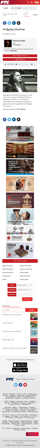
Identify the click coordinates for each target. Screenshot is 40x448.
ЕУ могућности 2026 (28, 398)
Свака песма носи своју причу (11, 331)
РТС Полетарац (29, 417)
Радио (5, 421)
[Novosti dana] (20, 134)
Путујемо (15, 409)
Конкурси (35, 428)
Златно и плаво (19, 41)
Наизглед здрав (33, 411)
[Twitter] (9, 23)
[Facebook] (5, 23)
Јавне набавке (25, 428)
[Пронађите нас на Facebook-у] (20, 385)
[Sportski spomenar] (20, 250)
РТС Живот (15, 416)
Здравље (34, 409)
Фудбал (12, 401)
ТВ (3, 415)
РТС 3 (18, 415)
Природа (23, 410)
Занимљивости (23, 407)
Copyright (14, 440)
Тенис (26, 401)
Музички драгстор (8, 340)
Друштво (13, 395)
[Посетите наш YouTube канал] (25, 385)
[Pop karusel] (20, 200)
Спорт (6, 401)
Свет (24, 394)
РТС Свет (25, 415)
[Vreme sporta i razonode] (20, 234)
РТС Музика (19, 417)
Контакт (8, 428)
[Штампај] (18, 23)
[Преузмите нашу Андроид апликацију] (20, 370)
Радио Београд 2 (7, 269)
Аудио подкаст (20, 59)
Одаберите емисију (22, 289)
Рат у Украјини (10, 397)
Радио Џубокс (24, 272)
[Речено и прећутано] (20, 217)
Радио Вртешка (25, 276)
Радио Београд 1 (7, 265)
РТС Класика (24, 416)
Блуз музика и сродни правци (11, 314)
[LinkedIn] (14, 23)
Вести (5, 394)
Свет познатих (24, 409)
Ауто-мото (31, 403)
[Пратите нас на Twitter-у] (16, 385)
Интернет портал (20, 430)
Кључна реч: (12, 294)
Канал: (12, 285)
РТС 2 (13, 415)
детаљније (13, 51)
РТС (3, 428)
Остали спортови (14, 404)
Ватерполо (15, 403)
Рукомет (7, 403)
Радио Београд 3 (7, 272)
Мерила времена (31, 395)
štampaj (35, 15)
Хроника (5, 395)
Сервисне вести (28, 397)
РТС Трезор (9, 417)
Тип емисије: (12, 289)
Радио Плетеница (25, 265)
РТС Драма (6, 416)
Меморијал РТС (26, 404)
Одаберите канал (22, 285)
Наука (16, 410)
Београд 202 (6, 276)
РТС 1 (7, 415)
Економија (21, 395)
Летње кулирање (7, 323)
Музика (32, 407)
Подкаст (18, 398)
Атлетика (23, 403)
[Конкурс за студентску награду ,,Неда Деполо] (20, 167)
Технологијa (6, 409)
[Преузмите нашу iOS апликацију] (20, 364)
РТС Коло (34, 416)
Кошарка (20, 401)
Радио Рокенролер (26, 269)
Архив (4, 279)
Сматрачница (9, 398)
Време (19, 397)
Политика (12, 394)
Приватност (6, 440)
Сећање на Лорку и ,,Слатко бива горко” (15, 348)
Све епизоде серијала (20, 55)
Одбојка (32, 401)
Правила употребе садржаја (28, 440)
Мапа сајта (32, 434)
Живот (15, 407)
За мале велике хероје (19, 411)
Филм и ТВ (9, 410)
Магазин (8, 407)
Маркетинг (16, 428)
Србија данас (32, 394)
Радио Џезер (24, 279)
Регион (19, 394)
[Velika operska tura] (16, 150)
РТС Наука (33, 415)
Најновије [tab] (6, 306)
